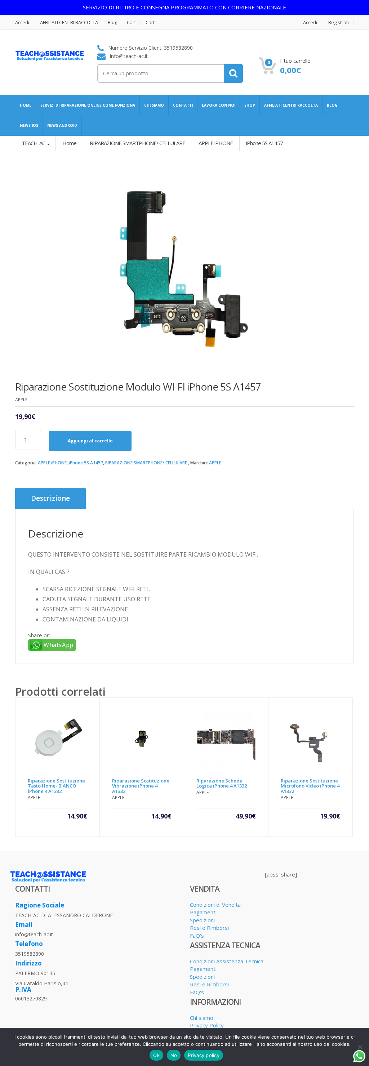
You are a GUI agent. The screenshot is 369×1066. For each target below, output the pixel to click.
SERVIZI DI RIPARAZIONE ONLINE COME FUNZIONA (87, 105)
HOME (25, 105)
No (173, 1055)
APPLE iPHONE (52, 463)
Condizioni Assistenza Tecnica (226, 961)
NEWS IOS (29, 125)
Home (69, 143)
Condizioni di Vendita (215, 904)
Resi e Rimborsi (209, 927)
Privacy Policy (207, 1025)
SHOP (249, 105)
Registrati (338, 22)
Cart (131, 22)
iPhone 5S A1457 (86, 463)
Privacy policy (203, 1055)
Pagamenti (203, 912)
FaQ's (197, 935)
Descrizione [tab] (50, 498)
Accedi (22, 22)
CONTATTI (183, 105)
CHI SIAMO (154, 105)
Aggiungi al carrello (90, 441)
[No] (360, 1047)
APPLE (215, 463)
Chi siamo (201, 1017)
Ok (156, 1055)
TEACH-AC (34, 143)
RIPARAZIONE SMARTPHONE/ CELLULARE (146, 463)
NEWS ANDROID (62, 125)
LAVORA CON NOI (218, 105)
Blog (112, 22)
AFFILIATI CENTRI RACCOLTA (69, 22)
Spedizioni (202, 920)
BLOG (332, 105)
